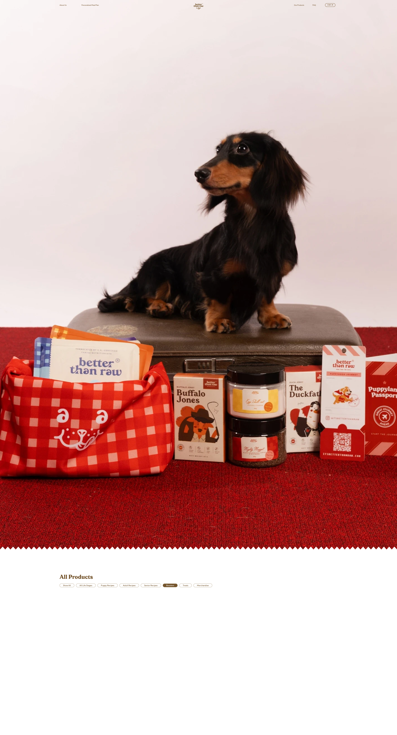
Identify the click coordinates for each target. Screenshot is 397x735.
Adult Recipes (129, 585)
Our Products (299, 5)
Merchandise (203, 585)
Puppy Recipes (107, 585)
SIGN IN (330, 4)
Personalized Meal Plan (90, 5)
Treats (185, 585)
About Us (63, 5)
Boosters (170, 585)
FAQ (314, 5)
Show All (67, 585)
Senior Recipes (151, 585)
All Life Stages (86, 585)
